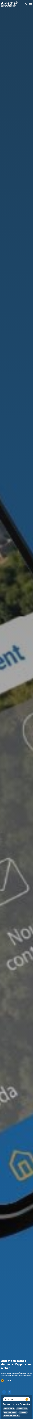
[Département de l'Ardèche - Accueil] (9, 4)
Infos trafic (23, 1412)
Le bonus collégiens (10, 1412)
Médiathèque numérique (11, 1415)
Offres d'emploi (9, 1408)
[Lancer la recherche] (26, 1399)
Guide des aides (22, 1408)
